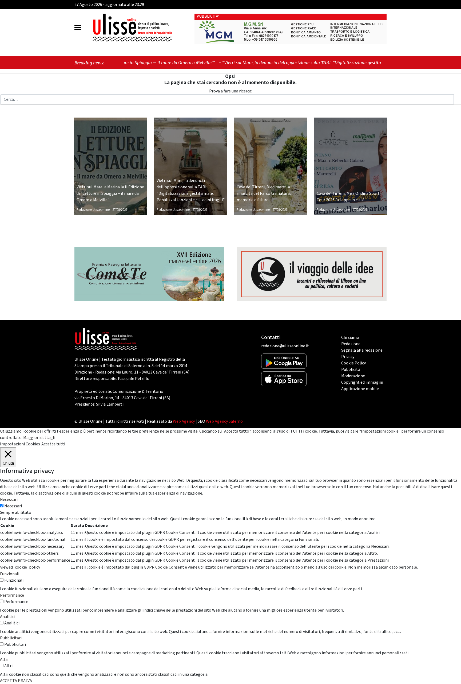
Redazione (350, 344)
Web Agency (184, 421)
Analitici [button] (7, 617)
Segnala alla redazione (362, 350)
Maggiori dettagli (39, 438)
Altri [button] (4, 659)
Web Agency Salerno (224, 421)
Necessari (13, 506)
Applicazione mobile (360, 389)
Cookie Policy (353, 363)
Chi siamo (350, 337)
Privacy (347, 357)
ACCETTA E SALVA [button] (16, 681)
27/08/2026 (119, 209)
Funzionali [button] (9, 574)
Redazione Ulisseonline (93, 209)
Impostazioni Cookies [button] (20, 444)
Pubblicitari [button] (11, 638)
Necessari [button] (9, 500)
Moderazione (353, 376)
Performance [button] (12, 595)
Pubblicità (350, 369)
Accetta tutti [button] (53, 444)
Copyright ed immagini (362, 382)
